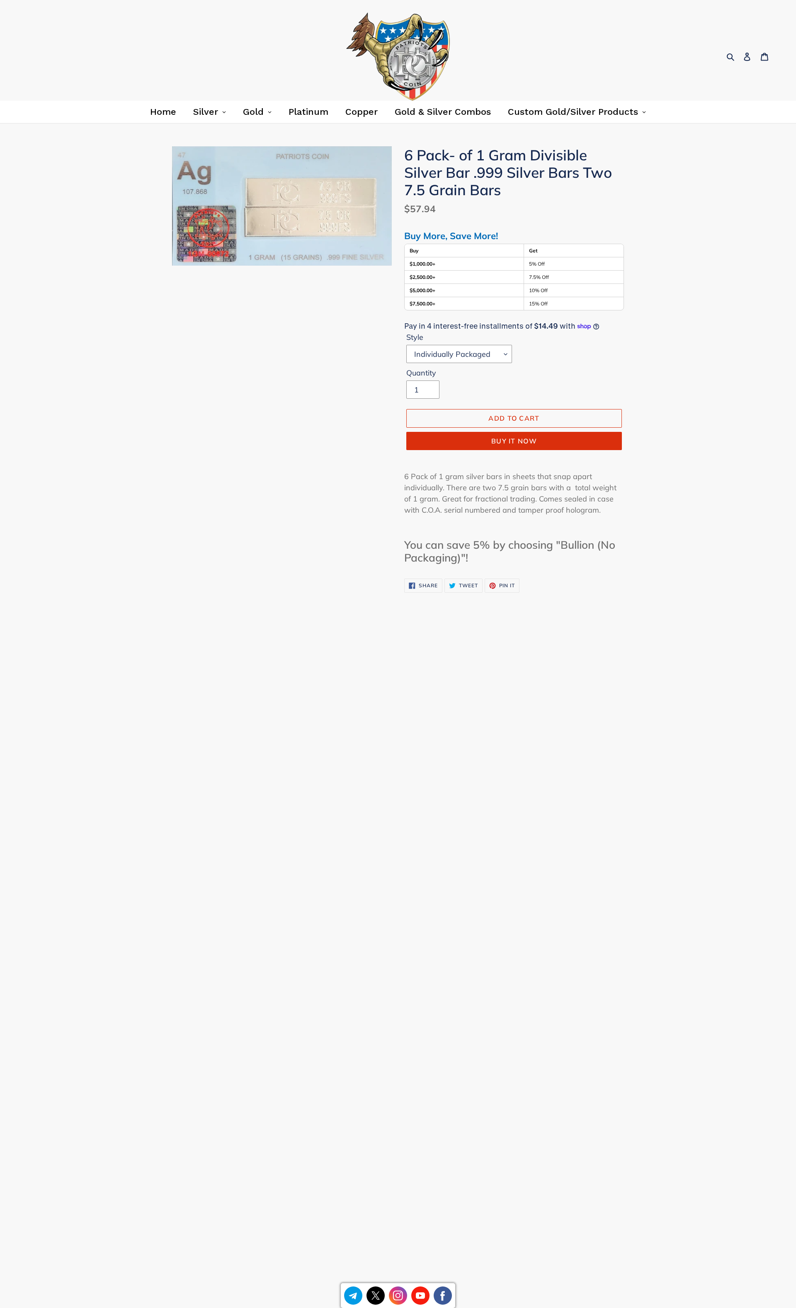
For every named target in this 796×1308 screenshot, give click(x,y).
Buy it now (514, 441)
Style (414, 337)
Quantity (421, 373)
